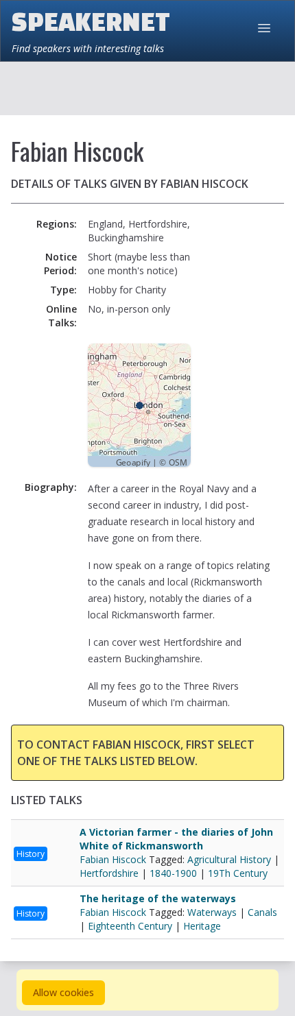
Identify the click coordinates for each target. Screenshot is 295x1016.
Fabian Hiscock (114, 859)
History (30, 854)
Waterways (212, 912)
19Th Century (238, 873)
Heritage (202, 925)
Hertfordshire (109, 873)
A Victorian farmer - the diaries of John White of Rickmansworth (176, 838)
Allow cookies (63, 992)
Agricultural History (229, 859)
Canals (262, 912)
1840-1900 (173, 873)
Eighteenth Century (130, 925)
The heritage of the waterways (158, 898)
